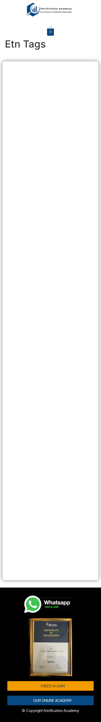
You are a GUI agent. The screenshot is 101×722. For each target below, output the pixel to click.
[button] (50, 21)
